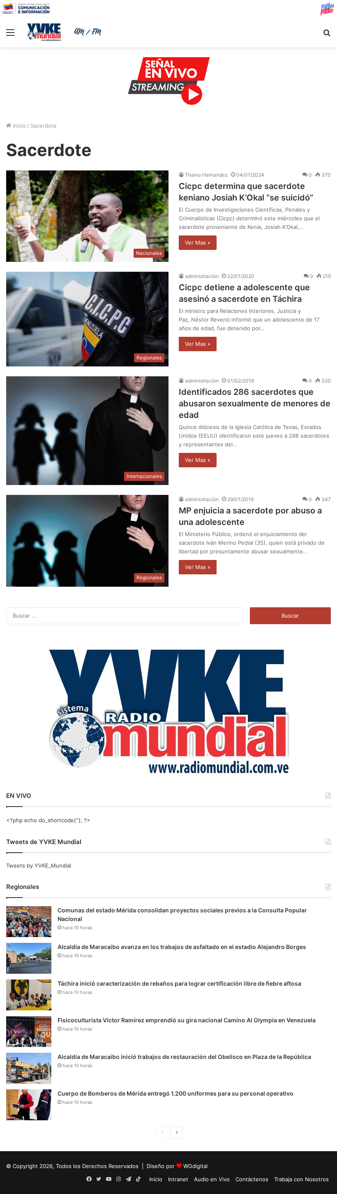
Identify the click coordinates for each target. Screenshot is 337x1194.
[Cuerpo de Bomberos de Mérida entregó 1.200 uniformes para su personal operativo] (28, 1104)
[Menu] (10, 35)
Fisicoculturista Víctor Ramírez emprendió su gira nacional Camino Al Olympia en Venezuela (187, 1020)
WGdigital (195, 1166)
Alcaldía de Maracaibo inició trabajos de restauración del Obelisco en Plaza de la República (184, 1056)
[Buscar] (327, 35)
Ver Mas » (197, 242)
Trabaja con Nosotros (301, 1179)
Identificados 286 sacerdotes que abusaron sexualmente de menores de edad (254, 403)
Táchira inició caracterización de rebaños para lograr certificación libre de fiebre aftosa (179, 983)
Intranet (178, 1179)
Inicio (18, 125)
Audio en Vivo (212, 1179)
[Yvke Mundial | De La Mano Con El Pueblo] (66, 32)
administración (202, 276)
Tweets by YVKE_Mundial (38, 865)
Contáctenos (251, 1179)
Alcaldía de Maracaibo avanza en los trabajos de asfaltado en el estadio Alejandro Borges (182, 946)
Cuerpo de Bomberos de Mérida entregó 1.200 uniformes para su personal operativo (175, 1093)
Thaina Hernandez (206, 175)
